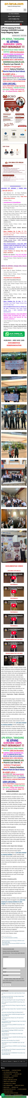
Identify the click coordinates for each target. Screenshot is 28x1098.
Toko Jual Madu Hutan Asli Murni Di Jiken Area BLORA (12, 1028)
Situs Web (5, 975)
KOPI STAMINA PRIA (14, 19)
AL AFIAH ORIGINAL (14, 13)
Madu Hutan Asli (18, 1096)
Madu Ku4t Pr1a (10, 1096)
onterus (18, 35)
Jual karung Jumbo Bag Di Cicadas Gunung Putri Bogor (12, 999)
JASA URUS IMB (17, 1074)
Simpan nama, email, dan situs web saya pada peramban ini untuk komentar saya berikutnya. (13, 980)
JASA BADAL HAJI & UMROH (10, 1083)
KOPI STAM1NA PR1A (8, 1085)
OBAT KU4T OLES (7, 1094)
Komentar (6, 957)
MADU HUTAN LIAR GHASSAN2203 (14, 21)
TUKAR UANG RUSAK (8, 1091)
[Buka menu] (25, 9)
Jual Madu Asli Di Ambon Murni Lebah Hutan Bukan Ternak (13, 993)
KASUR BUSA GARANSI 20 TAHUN (11, 1092)
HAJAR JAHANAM (5, 1070)
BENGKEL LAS (15, 1087)
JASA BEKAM (15, 1076)
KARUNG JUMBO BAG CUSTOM (10, 1079)
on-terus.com (14, 3)
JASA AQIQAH (6, 1076)
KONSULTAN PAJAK (8, 1074)
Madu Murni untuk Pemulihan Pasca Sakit (10, 1040)
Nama (5, 968)
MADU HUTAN (6, 1087)
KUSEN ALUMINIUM (22, 1089)
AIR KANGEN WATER (18, 1094)
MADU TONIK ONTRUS (14, 16)
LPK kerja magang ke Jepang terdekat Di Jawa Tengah (13, 901)
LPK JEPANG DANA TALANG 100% (11, 1072)
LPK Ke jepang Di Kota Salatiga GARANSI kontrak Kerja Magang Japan (12, 30)
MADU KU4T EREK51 (19, 1085)
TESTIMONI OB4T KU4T (9, 1077)
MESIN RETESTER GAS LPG (10, 1089)
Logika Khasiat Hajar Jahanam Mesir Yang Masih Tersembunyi (14, 1008)
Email (5, 972)
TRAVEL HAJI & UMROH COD (10, 1081)
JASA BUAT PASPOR (16, 1070)
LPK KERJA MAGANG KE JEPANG (10, 937)
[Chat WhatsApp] (3, 1095)
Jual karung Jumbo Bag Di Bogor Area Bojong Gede (12, 1012)
